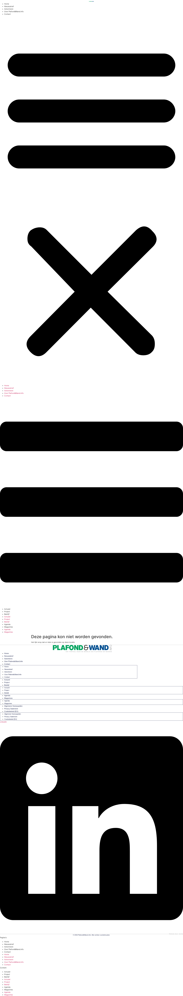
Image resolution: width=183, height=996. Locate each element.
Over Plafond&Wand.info (14, 11)
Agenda (7, 624)
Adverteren (8, 9)
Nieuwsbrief (9, 6)
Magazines (8, 627)
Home (6, 4)
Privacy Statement (11, 709)
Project (7, 611)
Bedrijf (6, 614)
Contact (7, 14)
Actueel (7, 609)
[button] (91, 199)
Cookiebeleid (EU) (11, 711)
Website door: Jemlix (176, 934)
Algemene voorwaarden (13, 706)
